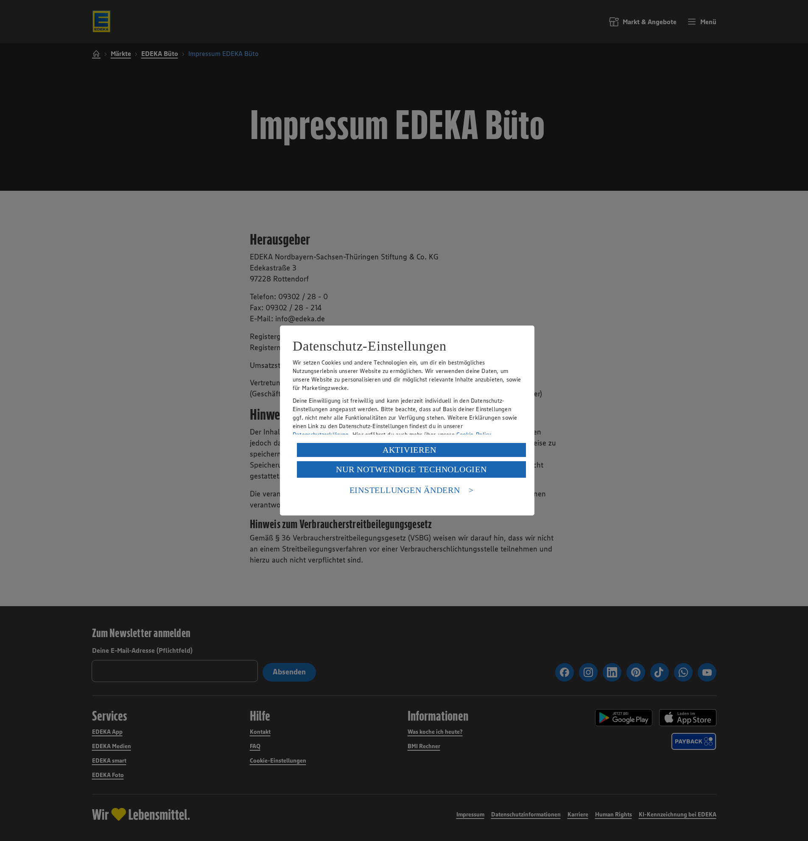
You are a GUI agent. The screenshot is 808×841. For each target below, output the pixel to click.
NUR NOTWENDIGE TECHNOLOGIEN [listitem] (411, 469)
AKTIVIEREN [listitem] (409, 449)
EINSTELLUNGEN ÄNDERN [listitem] (404, 490)
